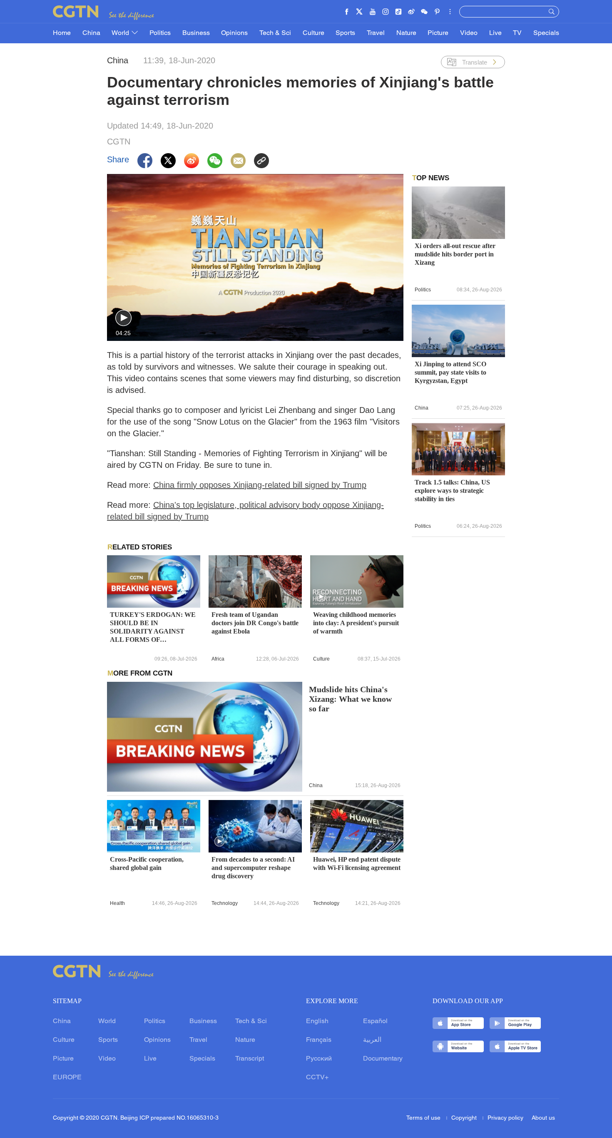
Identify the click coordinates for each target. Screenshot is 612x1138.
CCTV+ (317, 1078)
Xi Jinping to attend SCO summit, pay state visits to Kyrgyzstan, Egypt (450, 372)
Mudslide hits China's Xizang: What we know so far (350, 699)
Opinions (234, 33)
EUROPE (67, 1078)
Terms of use (424, 1118)
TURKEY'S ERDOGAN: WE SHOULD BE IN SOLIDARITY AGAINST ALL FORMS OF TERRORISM (153, 627)
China (91, 33)
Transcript (249, 1059)
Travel (376, 33)
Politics (160, 33)
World (121, 33)
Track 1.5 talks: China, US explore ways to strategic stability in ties (452, 490)
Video (469, 33)
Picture (438, 33)
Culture (313, 33)
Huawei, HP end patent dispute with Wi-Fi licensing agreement (357, 863)
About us (543, 1118)
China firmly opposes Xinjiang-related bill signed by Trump (259, 484)
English (317, 1021)
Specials (546, 33)
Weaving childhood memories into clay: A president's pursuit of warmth (356, 623)
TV (517, 33)
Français (318, 1040)
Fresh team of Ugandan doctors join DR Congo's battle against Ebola (255, 623)
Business (196, 33)
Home (62, 33)
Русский (319, 1059)
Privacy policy (505, 1118)
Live (495, 33)
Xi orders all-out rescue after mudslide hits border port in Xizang (455, 254)
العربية (372, 1040)
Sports (345, 33)
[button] (123, 318)
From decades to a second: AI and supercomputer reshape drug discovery (253, 868)
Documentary (383, 1059)
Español (375, 1021)
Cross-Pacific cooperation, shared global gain (147, 863)
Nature (406, 33)
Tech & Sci (275, 33)
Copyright (464, 1118)
